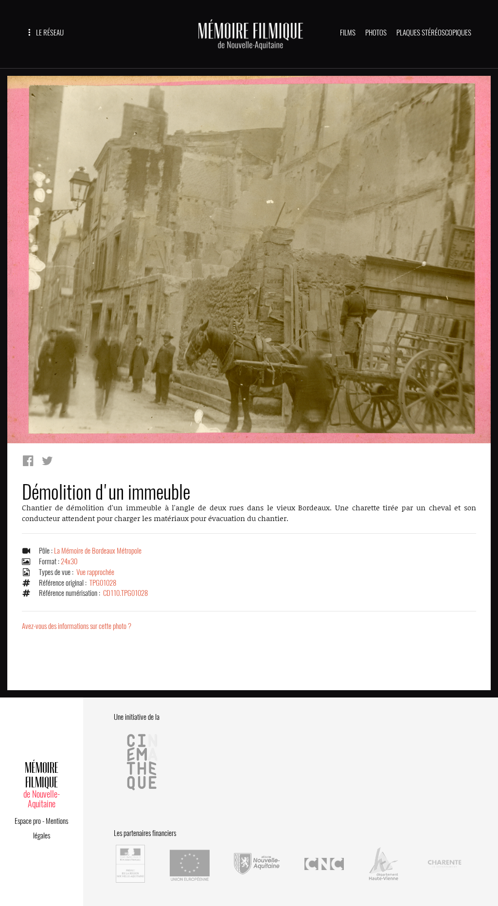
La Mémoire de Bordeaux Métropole (98, 551)
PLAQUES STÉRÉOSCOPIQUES (433, 32)
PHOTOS (376, 32)
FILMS (348, 32)
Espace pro (28, 821)
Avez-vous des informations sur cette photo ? (76, 626)
